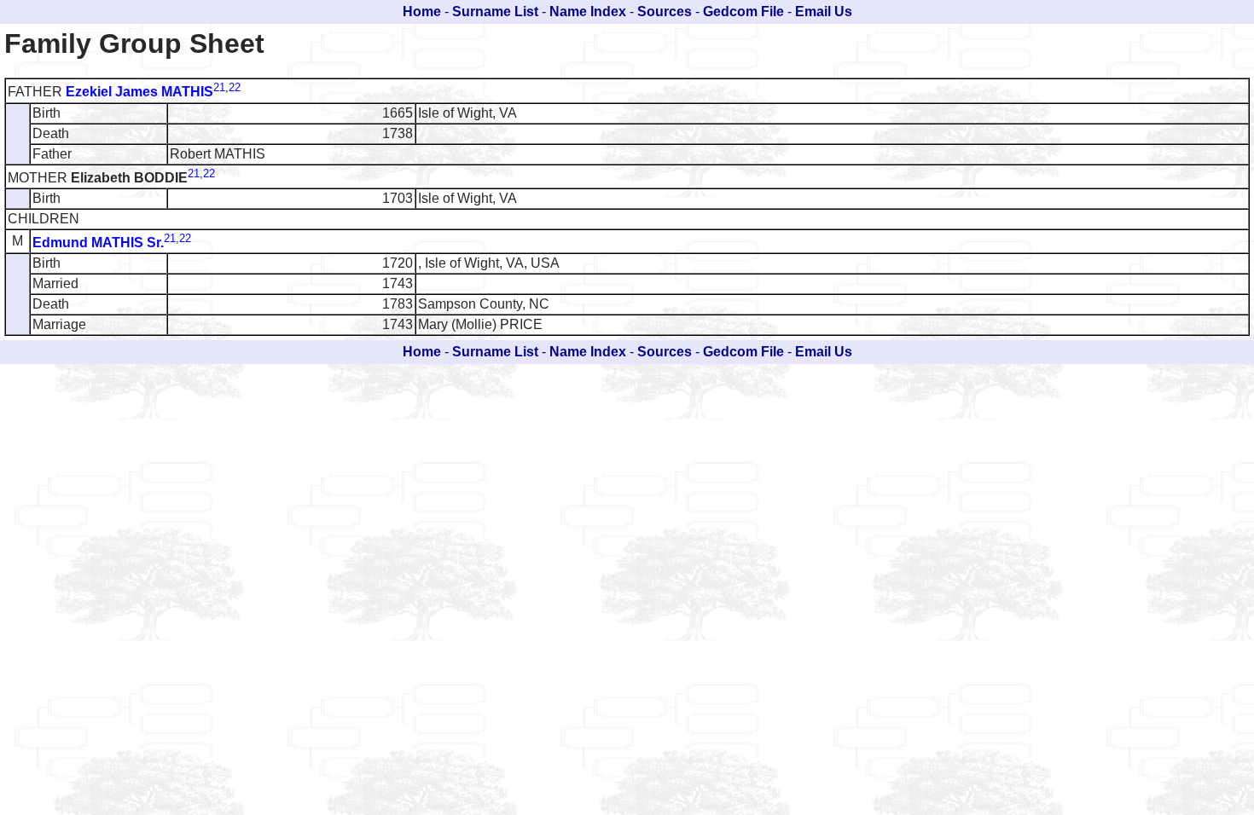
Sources (664, 11)
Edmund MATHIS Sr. (98, 242)
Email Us (823, 11)
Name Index (587, 11)
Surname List (495, 11)
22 (235, 87)
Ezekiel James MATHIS (139, 92)
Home (422, 11)
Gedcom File (743, 11)
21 (219, 87)
